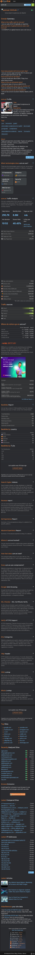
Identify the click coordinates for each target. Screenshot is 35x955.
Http (17, 654)
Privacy (20, 953)
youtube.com (24, 727)
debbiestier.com (6, 761)
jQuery (5, 184)
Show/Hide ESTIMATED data (12, 910)
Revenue (17, 500)
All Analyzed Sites (9, 953)
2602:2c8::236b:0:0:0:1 (8, 842)
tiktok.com (7, 734)
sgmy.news (4, 751)
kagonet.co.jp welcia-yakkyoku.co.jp (12, 828)
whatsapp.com (24, 743)
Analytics (18, 173)
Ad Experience (17, 519)
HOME (14, 1)
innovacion (9, 123)
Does (17, 565)
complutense (13, 129)
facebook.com (8, 730)
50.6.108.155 (5, 844)
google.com (7, 727)
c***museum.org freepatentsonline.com (13, 814)
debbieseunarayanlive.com (9, 759)
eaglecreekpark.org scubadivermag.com (13, 826)
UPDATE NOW (17, 468)
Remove (6, 917)
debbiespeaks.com (6, 763)
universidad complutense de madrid (12, 126)
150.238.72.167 (5, 867)
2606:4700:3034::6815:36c (9, 851)
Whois (17, 690)
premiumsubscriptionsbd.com (9, 777)
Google (17, 587)
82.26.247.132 (5, 855)
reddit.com (23, 734)
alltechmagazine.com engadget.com (12, 824)
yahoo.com (23, 738)
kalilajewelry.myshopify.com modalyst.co (14, 812)
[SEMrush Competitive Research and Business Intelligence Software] (8, 343)
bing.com (6, 736)
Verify (17, 620)
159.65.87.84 (5, 865)
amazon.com (23, 732)
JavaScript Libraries (5, 180)
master (20, 131)
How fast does (17, 554)
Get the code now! (17, 930)
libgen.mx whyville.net (8, 818)
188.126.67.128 (5, 859)
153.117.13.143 (5, 848)
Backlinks (7, 405)
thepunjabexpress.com (8, 753)
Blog (16, 953)
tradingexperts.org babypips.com (11, 830)
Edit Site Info (30, 157)
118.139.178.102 (5, 869)
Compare (28, 5)
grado (15, 123)
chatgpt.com (8, 738)
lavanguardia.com (6, 775)
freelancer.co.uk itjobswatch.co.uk (12, 820)
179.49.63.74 (5, 846)
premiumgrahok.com (7, 771)
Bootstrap (6, 175)
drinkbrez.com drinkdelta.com (10, 822)
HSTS (18, 182)
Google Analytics (21, 175)
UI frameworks (7, 173)
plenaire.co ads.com (8, 806)
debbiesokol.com (6, 767)
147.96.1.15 (27, 88)
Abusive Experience (17, 530)
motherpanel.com (6, 757)
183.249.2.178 (5, 853)
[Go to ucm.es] (18, 10)
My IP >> (31, 872)
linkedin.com (23, 736)
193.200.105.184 (6, 863)
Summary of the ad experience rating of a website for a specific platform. (16, 523)
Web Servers (6, 188)
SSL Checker (17, 602)
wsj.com (3, 779)
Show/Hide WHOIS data (11, 915)
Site (17, 637)
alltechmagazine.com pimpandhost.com (13, 832)
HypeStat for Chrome (18, 794)
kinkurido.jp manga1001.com (10, 816)
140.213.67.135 (5, 861)
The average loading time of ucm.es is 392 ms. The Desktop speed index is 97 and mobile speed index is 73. (16, 557)
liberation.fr (4, 769)
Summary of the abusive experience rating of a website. (16, 533)
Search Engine (17, 482)
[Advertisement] (17, 50)
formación (27, 131)
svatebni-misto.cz (6, 773)
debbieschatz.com (6, 755)
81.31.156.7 (4, 857)
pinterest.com (8, 743)
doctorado (27, 126)
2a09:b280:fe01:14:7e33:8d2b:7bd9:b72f (13, 840)
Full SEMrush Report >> (28, 399)
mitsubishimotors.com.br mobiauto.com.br (14, 808)
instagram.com (24, 730)
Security (18, 179)
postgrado (5, 129)
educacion (5, 134)
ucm (3, 123)
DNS (17, 672)
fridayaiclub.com (6, 765)
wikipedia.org (8, 740)
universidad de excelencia (9, 131)
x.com (6, 732)
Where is (17, 540)
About (24, 953)
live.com (22, 740)
